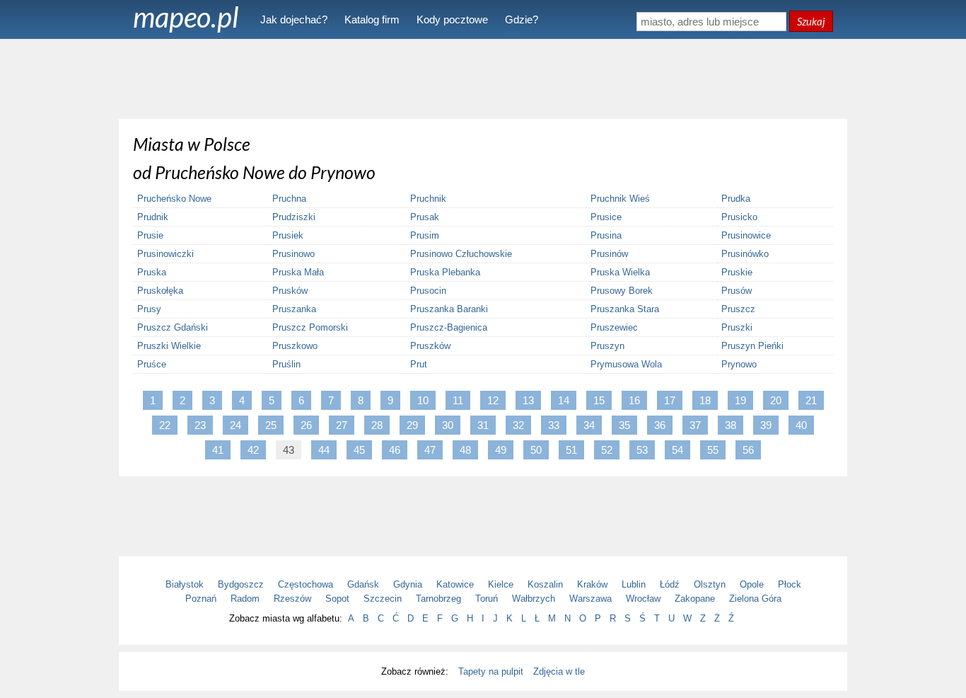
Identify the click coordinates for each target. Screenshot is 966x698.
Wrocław (643, 598)
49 (500, 450)
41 (217, 450)
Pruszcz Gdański (172, 327)
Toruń (486, 598)
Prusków (290, 290)
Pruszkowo (295, 346)
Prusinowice (746, 235)
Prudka (735, 198)
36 (659, 425)
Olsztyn (710, 584)
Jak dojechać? (293, 19)
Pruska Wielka (620, 272)
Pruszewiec (614, 327)
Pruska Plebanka (445, 272)
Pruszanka (294, 309)
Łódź (670, 584)
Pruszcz (738, 309)
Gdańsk (363, 584)
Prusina (606, 235)
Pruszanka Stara (624, 309)
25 (271, 425)
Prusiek (287, 235)
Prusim (424, 235)
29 (412, 425)
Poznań (200, 598)
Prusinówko (745, 253)
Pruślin (286, 364)
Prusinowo (293, 253)
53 (642, 450)
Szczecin (382, 598)
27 (341, 425)
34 (589, 425)
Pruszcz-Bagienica (448, 327)
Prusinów (609, 253)
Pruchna (289, 198)
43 (288, 450)
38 (730, 425)
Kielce (500, 584)
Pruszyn (607, 346)
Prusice (606, 217)
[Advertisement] (483, 78)
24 (235, 425)
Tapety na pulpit (490, 671)
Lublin (634, 584)
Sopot (337, 598)
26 (306, 425)
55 (712, 450)
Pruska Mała (298, 272)
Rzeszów (292, 598)
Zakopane (695, 598)
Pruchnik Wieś (620, 198)
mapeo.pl (186, 17)
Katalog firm (372, 19)
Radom (245, 598)
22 (164, 425)
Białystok (184, 584)
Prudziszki (293, 217)
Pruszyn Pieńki (752, 346)
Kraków (592, 584)
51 (571, 450)
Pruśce (151, 364)
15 (599, 400)
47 (430, 450)
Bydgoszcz (241, 584)
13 (528, 400)
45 (359, 450)
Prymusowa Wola (626, 364)
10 (423, 400)
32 (518, 425)
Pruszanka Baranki (449, 309)
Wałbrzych (533, 598)
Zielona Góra (755, 598)
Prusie (150, 235)
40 (801, 425)
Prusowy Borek (621, 290)
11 (458, 400)
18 (705, 400)
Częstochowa (305, 584)
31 (483, 425)
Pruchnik (428, 198)
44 (324, 450)
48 (465, 450)
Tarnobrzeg (438, 598)
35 (624, 425)
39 (766, 425)
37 (695, 425)
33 (553, 425)
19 (740, 400)
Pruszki (736, 327)
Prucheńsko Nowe (174, 198)
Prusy (149, 309)
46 (394, 450)
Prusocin (428, 290)
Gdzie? (521, 19)
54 (677, 450)
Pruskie (736, 272)
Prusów (736, 290)
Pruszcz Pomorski (310, 327)
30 (447, 425)
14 (563, 400)
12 (493, 400)
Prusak (424, 217)
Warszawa (590, 598)
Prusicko (739, 217)
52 (606, 450)
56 (748, 450)
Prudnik (152, 217)
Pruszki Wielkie (169, 346)
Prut (418, 364)
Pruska (151, 272)
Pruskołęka (160, 290)
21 (811, 400)
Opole (752, 584)
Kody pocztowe (452, 19)
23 (200, 425)
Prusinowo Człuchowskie (461, 253)
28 (377, 425)
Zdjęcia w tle (559, 671)
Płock (789, 584)
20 (775, 400)
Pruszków (430, 346)
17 (669, 400)
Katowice (455, 584)
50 (536, 450)
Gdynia (407, 584)
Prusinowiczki (165, 253)
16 (634, 400)
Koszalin (545, 584)
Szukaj (811, 21)
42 (253, 450)
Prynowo (739, 364)
